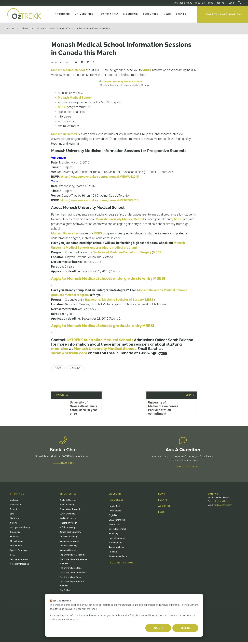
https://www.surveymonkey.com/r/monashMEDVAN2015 (99, 176)
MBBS (146, 70)
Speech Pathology (18, 550)
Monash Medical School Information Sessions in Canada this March (75, 28)
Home (10, 28)
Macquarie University (69, 541)
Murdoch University (69, 550)
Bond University (67, 504)
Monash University (64, 134)
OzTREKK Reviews (117, 529)
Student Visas (115, 543)
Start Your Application (222, 14)
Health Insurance (117, 538)
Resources (116, 500)
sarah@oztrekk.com (69, 353)
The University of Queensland (73, 572)
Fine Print (113, 552)
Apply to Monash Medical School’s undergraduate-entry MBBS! (108, 278)
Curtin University (67, 514)
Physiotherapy (16, 541)
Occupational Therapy (20, 527)
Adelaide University (69, 500)
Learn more (67, 463)
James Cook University (70, 532)
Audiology (14, 500)
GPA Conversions (117, 520)
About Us (200, 3)
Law (12, 514)
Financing (113, 533)
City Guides (65, 590)
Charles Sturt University (70, 509)
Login (232, 3)
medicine (59, 348)
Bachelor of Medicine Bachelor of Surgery (122, 252)
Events (163, 500)
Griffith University (67, 527)
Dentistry (14, 509)
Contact (221, 3)
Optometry (15, 532)
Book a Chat (114, 524)
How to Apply (115, 506)
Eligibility (113, 515)
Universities (68, 494)
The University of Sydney (71, 577)
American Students (118, 556)
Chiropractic (15, 504)
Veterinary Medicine (19, 564)
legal (88, 609)
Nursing (13, 523)
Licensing (115, 494)
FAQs (210, 3)
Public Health (16, 546)
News (25, 28)
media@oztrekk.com (223, 505)
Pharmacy (15, 536)
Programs (17, 494)
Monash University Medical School (120, 219)
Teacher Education (19, 559)
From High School (182, 3)
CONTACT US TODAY (187, 467)
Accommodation (117, 547)
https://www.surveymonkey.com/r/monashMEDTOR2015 (99, 200)
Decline (185, 628)
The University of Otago (70, 568)
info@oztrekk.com (222, 501)
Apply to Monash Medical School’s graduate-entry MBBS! (102, 325)
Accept (158, 628)
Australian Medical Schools (108, 340)
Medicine (14, 518)
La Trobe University (68, 536)
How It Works (115, 511)
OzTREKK (74, 340)
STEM (12, 555)
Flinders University (68, 523)
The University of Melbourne (73, 555)
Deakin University (68, 518)
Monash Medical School (68, 70)
